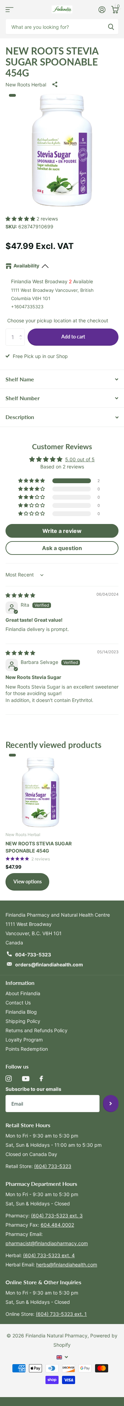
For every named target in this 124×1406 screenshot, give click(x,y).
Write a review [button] (62, 530)
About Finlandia (23, 993)
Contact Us (18, 1002)
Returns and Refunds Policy (37, 1030)
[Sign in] (101, 9)
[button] (21, 219)
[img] (20, 595)
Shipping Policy (23, 1021)
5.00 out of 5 (80, 459)
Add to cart (73, 336)
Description (20, 417)
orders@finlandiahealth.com (49, 964)
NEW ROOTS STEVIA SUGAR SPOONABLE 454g (39, 847)
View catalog (9, 9)
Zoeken (110, 26)
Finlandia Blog (21, 1012)
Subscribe (110, 1103)
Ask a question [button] (62, 548)
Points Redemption (27, 1049)
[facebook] (41, 1078)
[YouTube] (25, 1078)
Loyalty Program (24, 1039)
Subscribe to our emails (33, 1089)
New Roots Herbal (26, 84)
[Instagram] (9, 1078)
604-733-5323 (33, 954)
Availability (26, 266)
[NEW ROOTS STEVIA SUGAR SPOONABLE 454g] (41, 790)
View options (27, 881)
